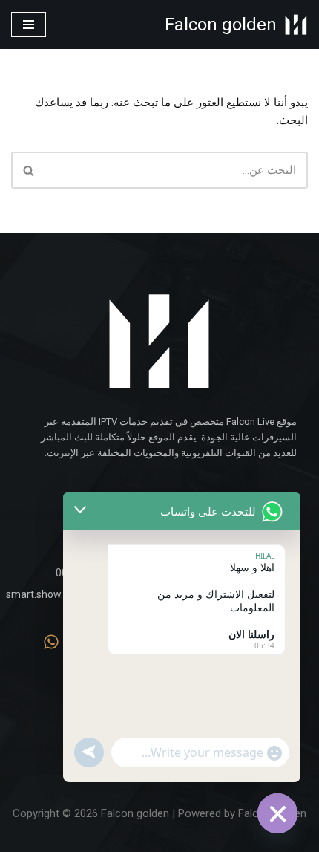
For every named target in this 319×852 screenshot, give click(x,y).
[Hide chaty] (277, 813)
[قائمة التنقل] (28, 24)
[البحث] (28, 170)
